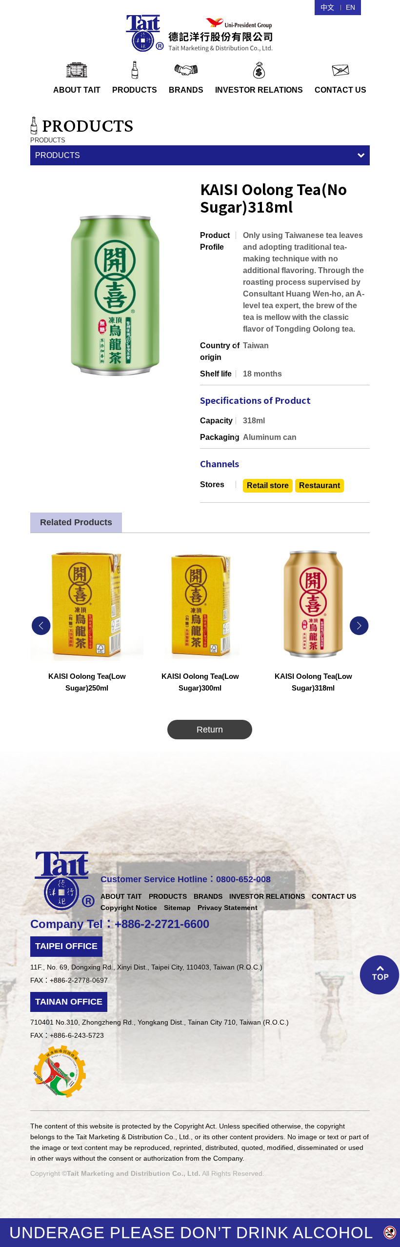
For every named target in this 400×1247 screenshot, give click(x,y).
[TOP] (379, 976)
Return (210, 729)
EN (350, 7)
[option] (86, 626)
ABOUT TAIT (121, 896)
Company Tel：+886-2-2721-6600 (119, 923)
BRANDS (208, 896)
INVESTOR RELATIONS (267, 896)
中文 (327, 7)
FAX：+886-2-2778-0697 (69, 980)
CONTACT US (334, 896)
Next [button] (359, 625)
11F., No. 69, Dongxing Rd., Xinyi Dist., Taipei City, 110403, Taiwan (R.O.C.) (146, 967)
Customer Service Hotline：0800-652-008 (185, 879)
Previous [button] (41, 625)
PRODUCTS (57, 155)
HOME (200, 32)
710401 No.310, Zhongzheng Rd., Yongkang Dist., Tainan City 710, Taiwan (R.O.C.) (159, 1022)
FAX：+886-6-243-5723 (67, 1035)
